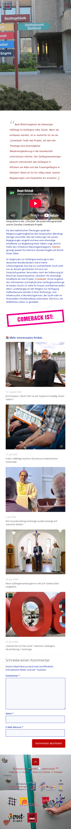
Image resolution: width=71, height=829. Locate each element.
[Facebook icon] (60, 795)
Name (9, 713)
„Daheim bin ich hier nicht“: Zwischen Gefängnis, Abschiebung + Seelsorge (30, 647)
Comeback (40, 278)
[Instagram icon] (61, 798)
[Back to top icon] (35, 761)
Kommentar (13, 675)
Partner (46, 772)
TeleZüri (56, 246)
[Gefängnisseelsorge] (7, 5)
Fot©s (35, 768)
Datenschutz (48, 768)
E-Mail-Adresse (14, 727)
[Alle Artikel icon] (57, 802)
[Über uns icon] (59, 805)
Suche (25, 772)
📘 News (34, 772)
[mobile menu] (66, 5)
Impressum (22, 768)
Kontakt (58, 772)
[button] (6, 823)
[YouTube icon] (57, 798)
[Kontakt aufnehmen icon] (61, 802)
